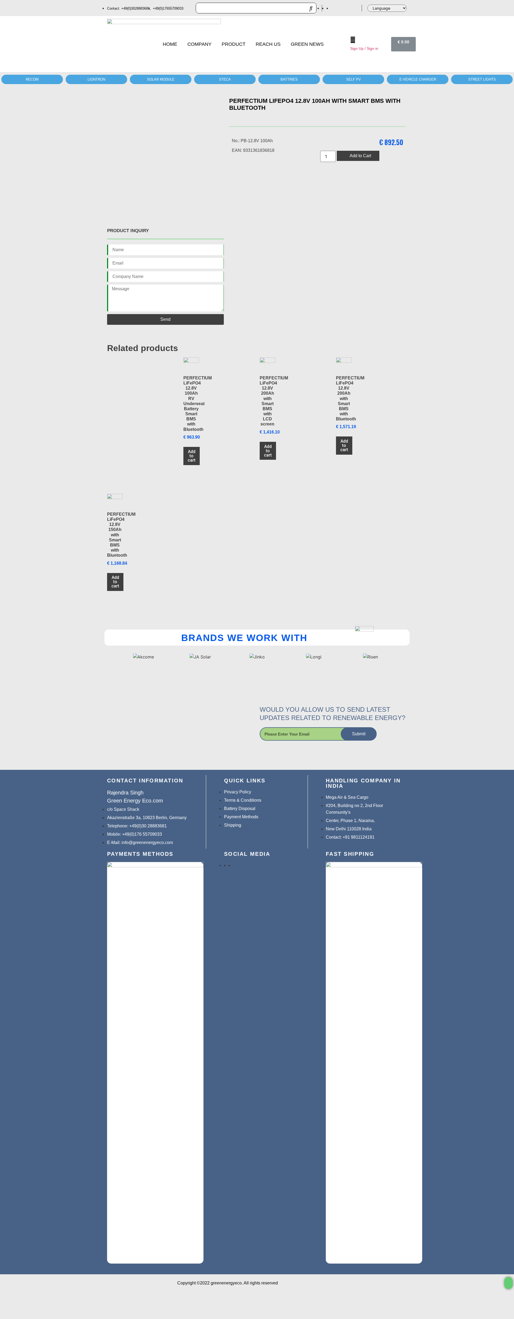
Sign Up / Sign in (364, 48)
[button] (508, 1283)
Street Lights (482, 79)
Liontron (96, 79)
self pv (353, 79)
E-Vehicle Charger (417, 79)
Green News (307, 44)
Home (170, 44)
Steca (225, 79)
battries (289, 79)
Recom (32, 79)
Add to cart (191, 456)
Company (199, 44)
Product (233, 44)
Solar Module (161, 79)
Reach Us (268, 44)
